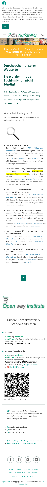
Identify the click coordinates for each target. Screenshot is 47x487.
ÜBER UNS (31, 476)
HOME (11, 469)
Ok (5, 26)
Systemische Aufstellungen (27, 469)
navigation (4, 35)
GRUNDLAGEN (33, 473)
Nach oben (23, 278)
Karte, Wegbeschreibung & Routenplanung (25, 441)
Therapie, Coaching (17, 473)
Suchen (42, 35)
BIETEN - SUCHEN (18, 476)
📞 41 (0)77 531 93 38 (29, 365)
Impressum (6, 481)
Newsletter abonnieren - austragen (22, 443)
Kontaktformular (17, 367)
